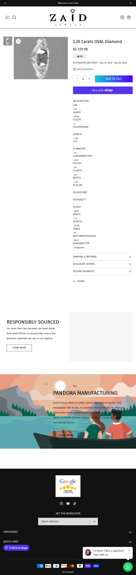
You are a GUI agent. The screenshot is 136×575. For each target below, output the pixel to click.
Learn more (65, 435)
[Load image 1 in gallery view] (7, 41)
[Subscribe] (94, 521)
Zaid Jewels (68, 572)
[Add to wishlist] (74, 69)
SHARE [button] (81, 281)
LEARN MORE (19, 347)
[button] (7, 17)
